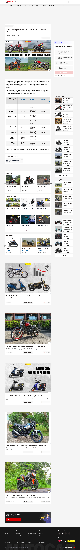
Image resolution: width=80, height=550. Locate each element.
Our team (41, 535)
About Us (41, 533)
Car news (6, 540)
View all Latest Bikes (63, 255)
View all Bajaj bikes (63, 175)
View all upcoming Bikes (63, 133)
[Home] (7, 5)
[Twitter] (69, 533)
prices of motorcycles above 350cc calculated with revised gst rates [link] (32, 524)
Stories (57, 5)
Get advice (62, 5)
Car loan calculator (8, 542)
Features (37, 5)
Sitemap (29, 537)
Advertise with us (42, 542)
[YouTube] (59, 533)
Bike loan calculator (20, 542)
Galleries (44, 5)
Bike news (18, 540)
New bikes (18, 533)
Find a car (11, 5)
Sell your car (51, 5)
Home (7, 524)
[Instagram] (63, 533)
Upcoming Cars (8, 535)
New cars (6, 533)
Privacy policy (42, 537)
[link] (58, 100)
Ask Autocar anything (32, 533)
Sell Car (29, 542)
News (25, 5)
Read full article (27, 302)
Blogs (29, 535)
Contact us (30, 540)
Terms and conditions (43, 540)
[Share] (49, 70)
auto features (13, 524)
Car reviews (7, 537)
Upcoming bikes (19, 535)
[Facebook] (66, 533)
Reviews (31, 5)
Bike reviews (18, 537)
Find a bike (19, 5)
